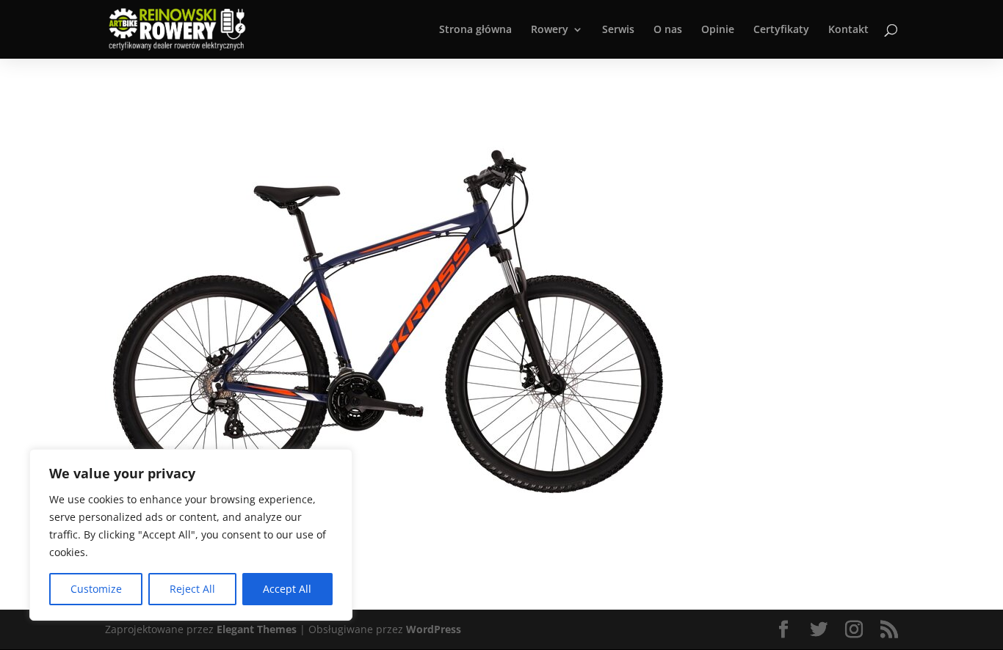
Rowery (549, 30)
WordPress (433, 629)
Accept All (287, 589)
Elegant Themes (257, 629)
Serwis (618, 30)
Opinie (717, 30)
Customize (96, 589)
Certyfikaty (781, 30)
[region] (190, 535)
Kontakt (848, 30)
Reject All (192, 589)
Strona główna (475, 30)
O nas (667, 30)
